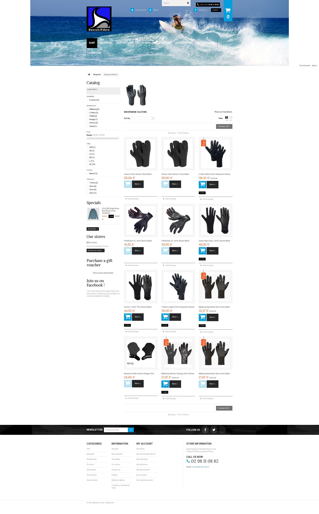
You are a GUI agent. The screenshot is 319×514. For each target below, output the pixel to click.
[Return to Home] (89, 74)
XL (92, 164)
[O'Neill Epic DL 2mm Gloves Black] (178, 220)
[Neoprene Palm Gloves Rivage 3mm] (141, 353)
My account (144, 443)
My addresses (142, 464)
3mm (92, 190)
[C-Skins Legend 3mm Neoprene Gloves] (178, 286)
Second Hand (92, 480)
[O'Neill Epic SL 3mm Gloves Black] (141, 220)
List (231, 120)
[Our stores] (103, 242)
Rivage (93, 119)
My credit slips (142, 459)
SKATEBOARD (124, 42)
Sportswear (91, 470)
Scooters (90, 464)
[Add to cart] (202, 184)
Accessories (92, 475)
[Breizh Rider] (99, 18)
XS (91, 151)
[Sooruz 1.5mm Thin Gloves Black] (141, 286)
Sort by (127, 118)
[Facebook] (205, 429)
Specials (94, 202)
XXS (92, 147)
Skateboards (92, 459)
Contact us (202, 10)
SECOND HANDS (205, 42)
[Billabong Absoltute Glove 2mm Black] (215, 353)
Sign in (156, 10)
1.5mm (93, 183)
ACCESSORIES (183, 42)
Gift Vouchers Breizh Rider (103, 273)
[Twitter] (214, 429)
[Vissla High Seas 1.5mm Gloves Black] (215, 220)
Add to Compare (133, 199)
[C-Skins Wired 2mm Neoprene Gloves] (215, 154)
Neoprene (90, 454)
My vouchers (141, 475)
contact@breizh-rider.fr (200, 467)
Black (93, 174)
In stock (94, 100)
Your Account (140, 10)
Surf (88, 449)
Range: (89, 135)
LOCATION (95, 52)
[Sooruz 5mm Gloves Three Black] (141, 154)
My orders (140, 449)
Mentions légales (118, 480)
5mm (92, 193)
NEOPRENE (105, 42)
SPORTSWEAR (162, 42)
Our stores (96, 236)
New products (117, 454)
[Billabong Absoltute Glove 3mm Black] (215, 286)
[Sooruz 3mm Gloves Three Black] (178, 154)
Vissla (93, 126)
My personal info (143, 470)
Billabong (94, 109)
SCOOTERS (143, 42)
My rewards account (144, 480)
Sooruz (93, 123)
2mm (92, 186)
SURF (92, 42)
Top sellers (116, 459)
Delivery (115, 475)
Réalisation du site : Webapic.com (103, 503)
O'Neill (93, 116)
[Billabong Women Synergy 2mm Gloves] (178, 353)
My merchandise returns (146, 454)
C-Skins (93, 113)
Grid (226, 120)
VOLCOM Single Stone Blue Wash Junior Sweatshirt (110, 211)
